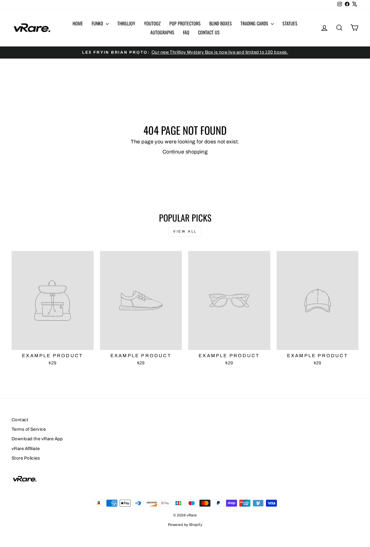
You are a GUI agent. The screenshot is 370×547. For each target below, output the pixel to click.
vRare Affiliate (26, 448)
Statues (289, 23)
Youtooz (152, 23)
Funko (98, 23)
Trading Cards (254, 23)
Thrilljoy (126, 23)
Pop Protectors (185, 23)
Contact (20, 419)
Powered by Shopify (185, 525)
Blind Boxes (220, 23)
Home (78, 23)
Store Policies (26, 458)
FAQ (186, 32)
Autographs (162, 32)
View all (185, 231)
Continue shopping (185, 152)
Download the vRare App (37, 439)
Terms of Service (29, 429)
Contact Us (209, 32)
